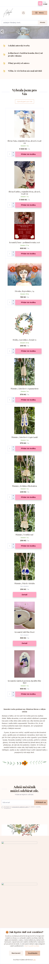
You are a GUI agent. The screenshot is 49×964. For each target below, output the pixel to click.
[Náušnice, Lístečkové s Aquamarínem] (25, 372)
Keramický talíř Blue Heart (24, 632)
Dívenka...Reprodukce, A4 (24, 291)
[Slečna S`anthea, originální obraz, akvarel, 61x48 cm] (25, 175)
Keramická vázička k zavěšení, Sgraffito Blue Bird (24, 682)
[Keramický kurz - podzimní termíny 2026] (25, 225)
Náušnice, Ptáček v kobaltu (25, 583)
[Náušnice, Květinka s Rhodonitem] (25, 469)
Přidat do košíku (28, 154)
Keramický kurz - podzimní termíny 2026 (24, 242)
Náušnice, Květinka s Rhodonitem (24, 486)
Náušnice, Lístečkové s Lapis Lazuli (24, 437)
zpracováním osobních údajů (20, 807)
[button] (2, 31)
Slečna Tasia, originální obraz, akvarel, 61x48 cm (24, 142)
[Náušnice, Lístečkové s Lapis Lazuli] (25, 420)
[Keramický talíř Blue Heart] (25, 615)
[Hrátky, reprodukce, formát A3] (25, 323)
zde (34, 960)
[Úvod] (9, 13)
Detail (24, 595)
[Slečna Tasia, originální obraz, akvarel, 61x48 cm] (25, 124)
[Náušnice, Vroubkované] (25, 518)
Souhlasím (32, 953)
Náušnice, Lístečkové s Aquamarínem (24, 388)
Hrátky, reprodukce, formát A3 (24, 340)
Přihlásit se (41, 802)
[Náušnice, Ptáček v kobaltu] (25, 566)
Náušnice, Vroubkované (24, 535)
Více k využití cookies (31, 946)
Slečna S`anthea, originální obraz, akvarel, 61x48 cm (24, 193)
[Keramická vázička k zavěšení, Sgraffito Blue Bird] (25, 664)
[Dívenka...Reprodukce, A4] (25, 274)
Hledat (42, 22)
